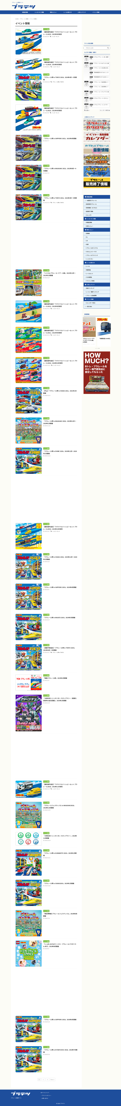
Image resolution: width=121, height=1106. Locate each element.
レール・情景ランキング (92, 292)
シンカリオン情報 (39, 12)
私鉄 (87, 244)
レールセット (89, 273)
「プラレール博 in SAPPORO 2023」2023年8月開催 (59, 138)
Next (108, 333)
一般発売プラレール (91, 200)
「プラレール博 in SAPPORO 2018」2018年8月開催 (59, 1019)
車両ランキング (90, 288)
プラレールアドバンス (92, 255)
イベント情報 (95, 12)
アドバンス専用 (90, 281)
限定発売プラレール (91, 204)
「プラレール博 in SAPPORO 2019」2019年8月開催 (59, 587)
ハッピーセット (55, 36)
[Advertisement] (46, 245)
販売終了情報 (89, 211)
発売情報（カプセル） (92, 208)
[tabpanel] (97, 332)
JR (87, 241)
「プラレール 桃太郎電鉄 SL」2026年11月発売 (97, 339)
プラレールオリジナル (92, 248)
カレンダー (89, 215)
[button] (87, 110)
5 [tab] (99, 348)
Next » (52, 1079)
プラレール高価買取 (91, 295)
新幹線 (88, 233)
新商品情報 (25, 12)
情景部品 (88, 270)
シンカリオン (89, 259)
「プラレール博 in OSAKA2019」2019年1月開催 (58, 883)
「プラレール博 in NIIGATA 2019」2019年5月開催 (59, 617)
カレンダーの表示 (104, 110)
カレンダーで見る (90, 303)
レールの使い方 (68, 12)
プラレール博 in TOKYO (58, 82)
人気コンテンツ (82, 12)
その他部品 (89, 277)
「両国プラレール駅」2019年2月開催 (55, 678)
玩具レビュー (89, 226)
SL (87, 237)
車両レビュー (53, 12)
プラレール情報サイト (16, 1098)
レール (88, 266)
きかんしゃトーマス (91, 251)
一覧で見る (89, 306)
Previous (85, 333)
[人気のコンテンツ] (97, 125)
